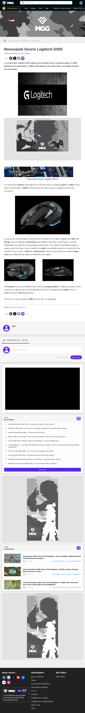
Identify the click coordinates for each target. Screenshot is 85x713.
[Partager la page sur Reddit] (18, 58)
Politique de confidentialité (42, 701)
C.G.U (33, 691)
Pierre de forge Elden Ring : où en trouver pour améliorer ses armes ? (31, 451)
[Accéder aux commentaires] (22, 58)
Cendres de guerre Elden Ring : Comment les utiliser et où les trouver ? (31, 424)
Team (33, 680)
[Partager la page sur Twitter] (14, 58)
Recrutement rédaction (40, 684)
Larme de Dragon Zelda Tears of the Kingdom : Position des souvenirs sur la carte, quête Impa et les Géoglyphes (50, 583)
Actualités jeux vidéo (14, 41)
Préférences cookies (39, 698)
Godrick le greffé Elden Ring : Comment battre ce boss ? (26, 432)
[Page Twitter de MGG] (13, 677)
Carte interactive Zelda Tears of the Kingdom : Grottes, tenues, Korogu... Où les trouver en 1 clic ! (51, 570)
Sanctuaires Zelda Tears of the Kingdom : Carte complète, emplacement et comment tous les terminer (52, 557)
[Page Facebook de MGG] (4, 677)
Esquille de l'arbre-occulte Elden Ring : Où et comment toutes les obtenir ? (32, 463)
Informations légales (39, 687)
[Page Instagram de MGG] (9, 682)
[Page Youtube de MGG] (18, 677)
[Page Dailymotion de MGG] (23, 677)
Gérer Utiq (35, 705)
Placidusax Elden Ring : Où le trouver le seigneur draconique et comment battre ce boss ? (37, 428)
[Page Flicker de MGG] (4, 682)
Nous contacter (37, 677)
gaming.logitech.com (19, 307)
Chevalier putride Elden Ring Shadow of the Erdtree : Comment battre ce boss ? (34, 459)
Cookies (34, 694)
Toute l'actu (42, 470)
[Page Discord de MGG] (9, 677)
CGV (33, 708)
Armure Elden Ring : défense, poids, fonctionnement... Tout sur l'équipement (33, 441)
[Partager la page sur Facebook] (10, 58)
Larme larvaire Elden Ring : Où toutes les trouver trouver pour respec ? (31, 455)
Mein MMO (60, 677)
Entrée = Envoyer (62, 357)
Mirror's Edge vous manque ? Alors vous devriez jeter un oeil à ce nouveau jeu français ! (37, 436)
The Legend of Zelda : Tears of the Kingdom (66, 561)
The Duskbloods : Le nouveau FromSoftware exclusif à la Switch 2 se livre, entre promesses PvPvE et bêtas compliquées (43, 446)
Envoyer (77, 357)
